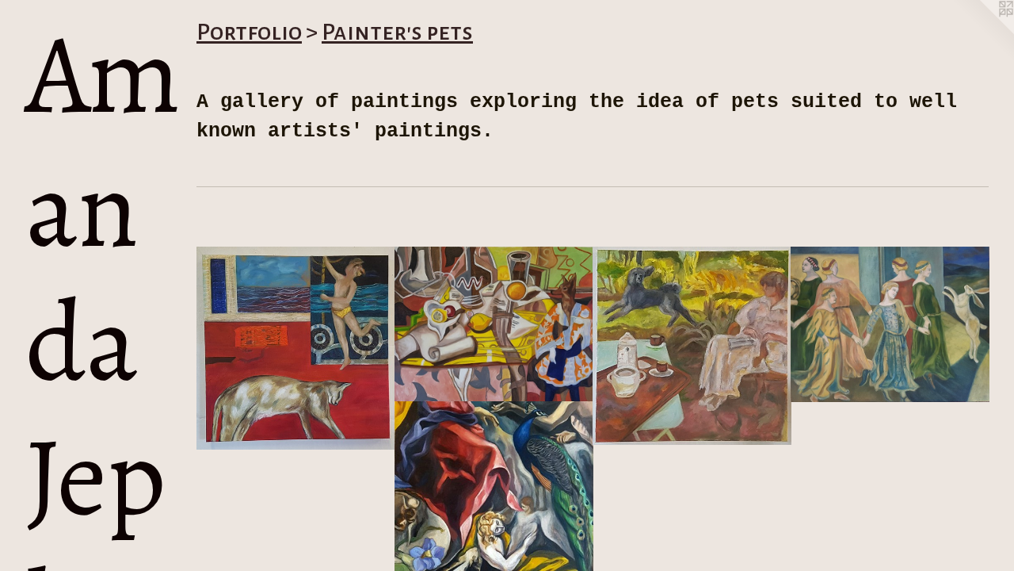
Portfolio (249, 31)
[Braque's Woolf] (494, 325)
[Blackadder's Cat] (295, 348)
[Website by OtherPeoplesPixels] (982, 31)
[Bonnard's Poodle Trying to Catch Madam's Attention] (692, 346)
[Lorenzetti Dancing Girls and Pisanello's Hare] (890, 325)
